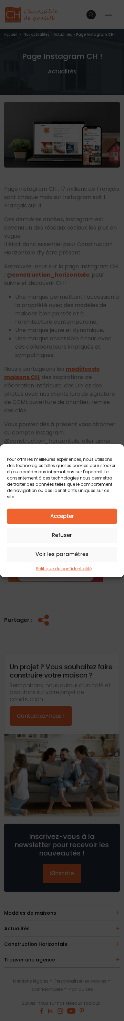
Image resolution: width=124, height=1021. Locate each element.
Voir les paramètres (62, 554)
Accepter (62, 516)
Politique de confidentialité (64, 569)
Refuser (62, 535)
